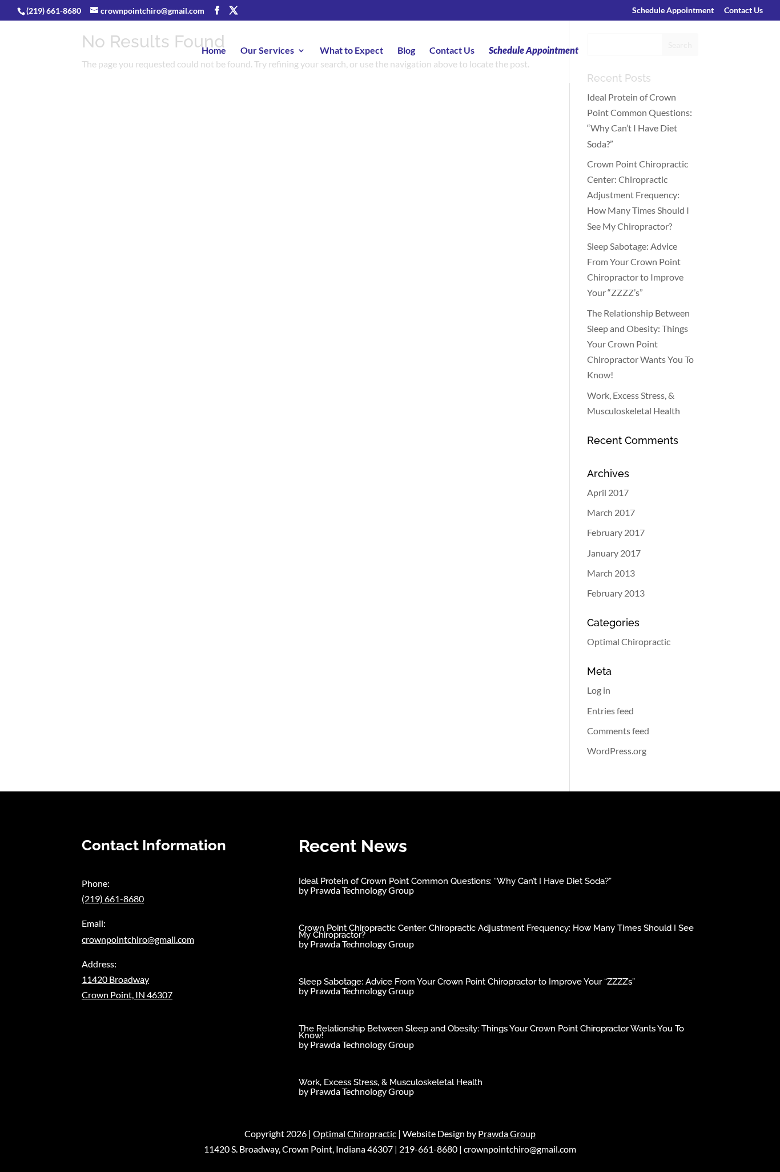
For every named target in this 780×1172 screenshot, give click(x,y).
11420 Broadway (115, 979)
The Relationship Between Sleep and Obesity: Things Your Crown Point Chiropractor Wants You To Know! (640, 344)
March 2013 (611, 572)
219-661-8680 (428, 1148)
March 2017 (611, 512)
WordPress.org (616, 750)
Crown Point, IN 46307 (127, 994)
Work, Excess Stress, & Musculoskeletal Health (391, 1082)
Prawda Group (507, 1133)
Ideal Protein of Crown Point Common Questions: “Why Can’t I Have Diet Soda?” (455, 881)
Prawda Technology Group (362, 890)
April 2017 (608, 492)
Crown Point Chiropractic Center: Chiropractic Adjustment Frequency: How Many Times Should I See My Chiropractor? (638, 194)
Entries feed (610, 710)
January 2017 (614, 552)
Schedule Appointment (673, 10)
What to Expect (351, 50)
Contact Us (743, 10)
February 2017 (616, 532)
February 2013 (616, 592)
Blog (406, 50)
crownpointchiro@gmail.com (138, 939)
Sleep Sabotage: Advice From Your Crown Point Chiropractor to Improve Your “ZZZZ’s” (467, 982)
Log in (598, 690)
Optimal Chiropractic (628, 641)
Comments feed (618, 730)
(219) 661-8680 (53, 10)
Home (214, 50)
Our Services (267, 50)
